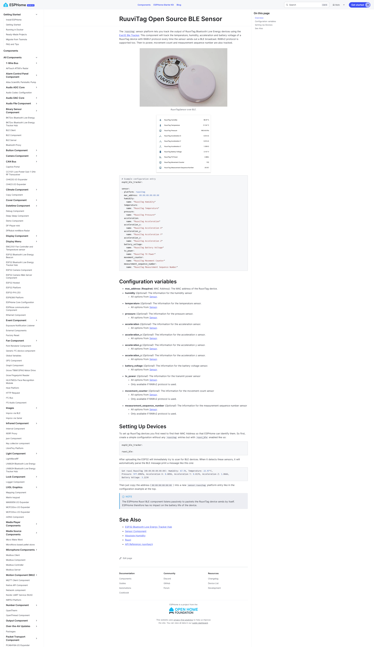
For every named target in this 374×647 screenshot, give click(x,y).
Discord (167, 578)
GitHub (167, 583)
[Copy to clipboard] (244, 178)
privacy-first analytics (183, 620)
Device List (213, 583)
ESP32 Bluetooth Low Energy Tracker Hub (148, 526)
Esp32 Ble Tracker (129, 35)
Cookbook (124, 592)
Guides (122, 583)
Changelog (213, 578)
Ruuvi (128, 539)
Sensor (153, 296)
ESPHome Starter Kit (164, 5)
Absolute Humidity (135, 535)
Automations (125, 588)
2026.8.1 (31, 5)
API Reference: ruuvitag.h (139, 544)
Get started (357, 4)
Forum (166, 588)
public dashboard (200, 623)
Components (144, 5)
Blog (179, 5)
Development (214, 588)
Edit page (127, 558)
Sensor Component (135, 531)
